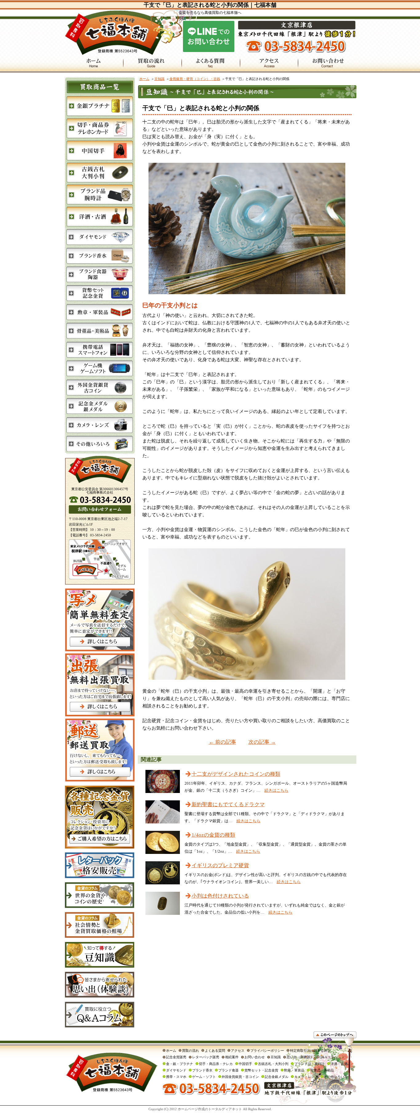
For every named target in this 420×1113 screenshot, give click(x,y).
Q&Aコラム (328, 1057)
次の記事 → (262, 742)
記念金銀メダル (276, 1077)
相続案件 (232, 1057)
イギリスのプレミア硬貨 (220, 865)
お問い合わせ (254, 1057)
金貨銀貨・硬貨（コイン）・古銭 (194, 79)
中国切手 (245, 1064)
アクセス (237, 1050)
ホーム (144, 79)
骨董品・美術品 (322, 1070)
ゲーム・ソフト (204, 1077)
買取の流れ (190, 1050)
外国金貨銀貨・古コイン (240, 1077)
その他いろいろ (335, 1077)
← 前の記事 (222, 742)
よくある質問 (215, 1050)
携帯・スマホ (176, 1077)
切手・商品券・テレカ (216, 1064)
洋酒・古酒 (339, 1064)
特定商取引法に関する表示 (310, 1050)
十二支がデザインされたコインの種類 (236, 774)
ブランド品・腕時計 (309, 1064)
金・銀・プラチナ (179, 1064)
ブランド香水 (202, 1070)
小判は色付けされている (220, 896)
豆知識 (159, 79)
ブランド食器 (228, 1070)
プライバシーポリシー (267, 1050)
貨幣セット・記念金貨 (261, 1070)
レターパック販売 (205, 1057)
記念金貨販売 (176, 1057)
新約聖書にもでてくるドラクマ (228, 804)
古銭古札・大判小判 (273, 1064)
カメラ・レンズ (306, 1077)
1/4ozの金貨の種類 (213, 835)
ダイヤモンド (176, 1070)
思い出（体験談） (300, 1057)
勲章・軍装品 (294, 1070)
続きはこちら (276, 790)
